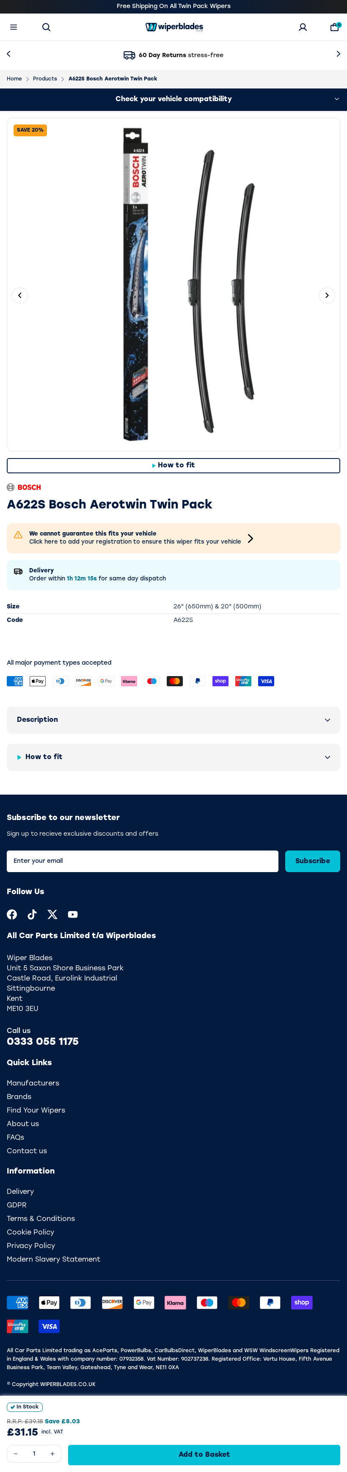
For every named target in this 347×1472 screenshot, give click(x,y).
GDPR (17, 1205)
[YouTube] (73, 914)
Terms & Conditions (41, 1219)
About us (23, 1124)
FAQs (15, 1138)
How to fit (176, 465)
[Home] (174, 27)
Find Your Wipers (36, 1110)
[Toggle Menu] (13, 27)
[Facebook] (12, 914)
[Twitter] (52, 914)
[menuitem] (12, 914)
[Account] (303, 27)
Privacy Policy (31, 1246)
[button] (173, 720)
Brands (19, 1097)
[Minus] (15, 1453)
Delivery (20, 1192)
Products (45, 79)
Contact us (27, 1151)
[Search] (46, 27)
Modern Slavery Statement (53, 1260)
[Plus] (52, 1453)
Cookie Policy (30, 1232)
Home (14, 79)
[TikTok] (32, 914)
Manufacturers (33, 1083)
